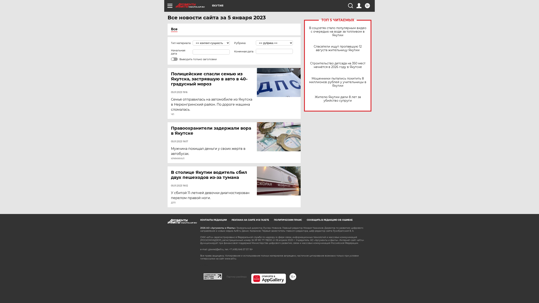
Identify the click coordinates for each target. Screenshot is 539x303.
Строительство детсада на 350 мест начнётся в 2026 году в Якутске (338, 65)
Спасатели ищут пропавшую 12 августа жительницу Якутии (338, 48)
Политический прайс (288, 220)
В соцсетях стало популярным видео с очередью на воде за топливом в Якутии (337, 31)
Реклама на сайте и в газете (250, 220)
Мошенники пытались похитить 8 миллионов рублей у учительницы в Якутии (337, 82)
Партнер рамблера (237, 276)
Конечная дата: (244, 51)
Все (174, 29)
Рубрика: (240, 43)
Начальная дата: (178, 52)
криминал (177, 159)
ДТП (173, 203)
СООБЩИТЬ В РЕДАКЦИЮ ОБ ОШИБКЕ (330, 220)
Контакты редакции (213, 220)
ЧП (172, 114)
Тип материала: (181, 43)
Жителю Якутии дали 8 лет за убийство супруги (338, 98)
